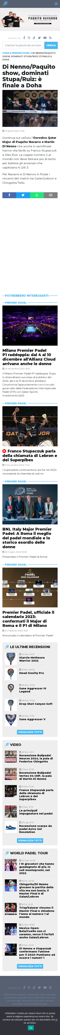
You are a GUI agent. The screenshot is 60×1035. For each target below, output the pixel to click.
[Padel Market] (30, 19)
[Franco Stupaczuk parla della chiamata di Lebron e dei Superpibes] (30, 426)
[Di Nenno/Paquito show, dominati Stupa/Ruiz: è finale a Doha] (30, 108)
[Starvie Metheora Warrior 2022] (11, 659)
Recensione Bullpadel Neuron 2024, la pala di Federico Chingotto (36, 758)
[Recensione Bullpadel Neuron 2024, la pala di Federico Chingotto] (11, 757)
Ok (30, 1027)
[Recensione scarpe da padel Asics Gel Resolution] (11, 827)
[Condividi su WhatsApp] (37, 195)
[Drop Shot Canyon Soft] (11, 705)
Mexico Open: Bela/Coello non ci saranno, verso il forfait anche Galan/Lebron (36, 933)
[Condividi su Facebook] (9, 195)
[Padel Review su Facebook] (24, 38)
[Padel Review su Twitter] (39, 38)
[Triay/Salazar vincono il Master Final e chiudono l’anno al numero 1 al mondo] (11, 909)
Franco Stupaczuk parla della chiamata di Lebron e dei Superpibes (29, 455)
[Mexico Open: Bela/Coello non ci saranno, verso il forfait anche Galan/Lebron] (11, 929)
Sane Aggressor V (32, 719)
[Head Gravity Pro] (11, 674)
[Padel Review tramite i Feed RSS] (50, 38)
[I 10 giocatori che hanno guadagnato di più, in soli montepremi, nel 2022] (11, 865)
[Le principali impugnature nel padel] (11, 811)
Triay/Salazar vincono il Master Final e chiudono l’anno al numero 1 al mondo (36, 912)
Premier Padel (21, 53)
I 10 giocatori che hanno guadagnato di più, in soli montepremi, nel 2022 (36, 868)
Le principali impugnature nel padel (36, 812)
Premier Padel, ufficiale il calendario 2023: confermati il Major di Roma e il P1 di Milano (28, 619)
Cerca (51, 45)
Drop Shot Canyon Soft (35, 703)
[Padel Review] (5, 4)
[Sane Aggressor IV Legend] (11, 690)
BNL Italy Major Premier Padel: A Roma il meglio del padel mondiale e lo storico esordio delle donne (27, 538)
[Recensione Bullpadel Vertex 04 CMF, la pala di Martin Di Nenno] (11, 774)
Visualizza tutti (30, 732)
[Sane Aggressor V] (11, 720)
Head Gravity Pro (31, 673)
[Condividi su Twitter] (23, 195)
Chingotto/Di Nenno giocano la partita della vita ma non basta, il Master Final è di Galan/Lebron (36, 890)
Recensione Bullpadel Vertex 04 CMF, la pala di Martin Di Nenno (35, 775)
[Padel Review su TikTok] (34, 38)
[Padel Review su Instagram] (29, 38)
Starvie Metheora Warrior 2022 (32, 659)
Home (5, 53)
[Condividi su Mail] (51, 195)
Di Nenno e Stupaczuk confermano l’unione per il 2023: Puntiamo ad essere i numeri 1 (37, 953)
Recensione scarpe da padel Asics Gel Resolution (35, 829)
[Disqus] (30, 240)
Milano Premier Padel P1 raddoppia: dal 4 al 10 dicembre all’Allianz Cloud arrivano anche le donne (29, 357)
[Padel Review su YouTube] (45, 38)
